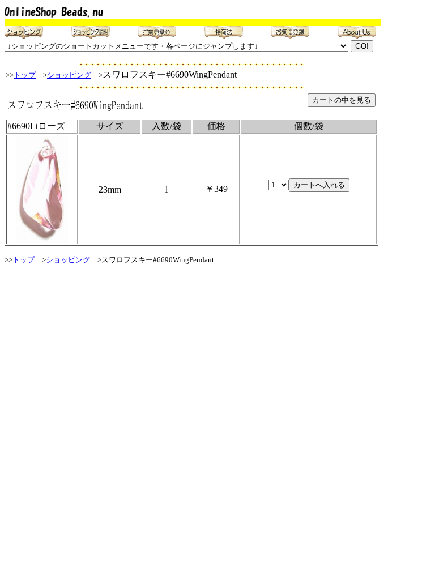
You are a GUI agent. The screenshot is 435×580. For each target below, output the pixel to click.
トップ (25, 75)
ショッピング (69, 75)
